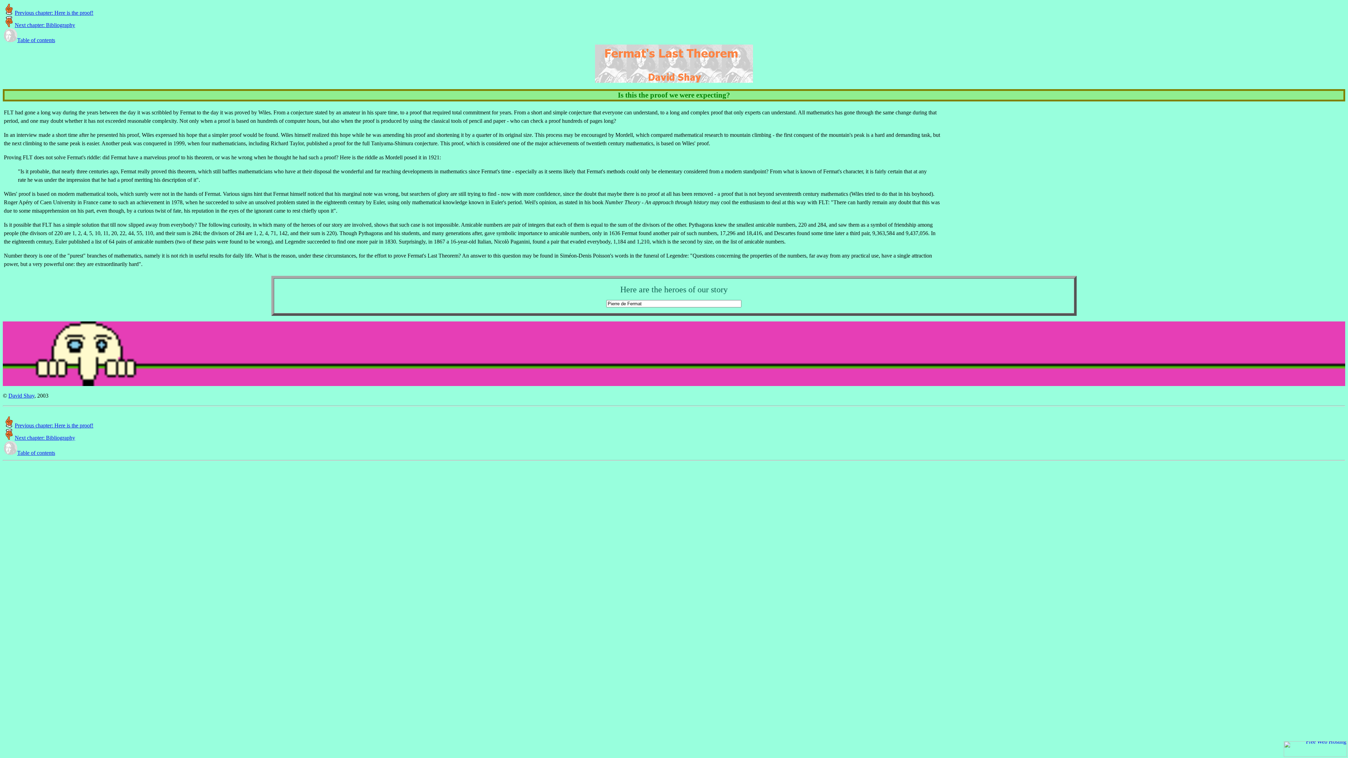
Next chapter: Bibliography (45, 25)
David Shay (21, 396)
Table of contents (36, 40)
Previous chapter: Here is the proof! (54, 13)
